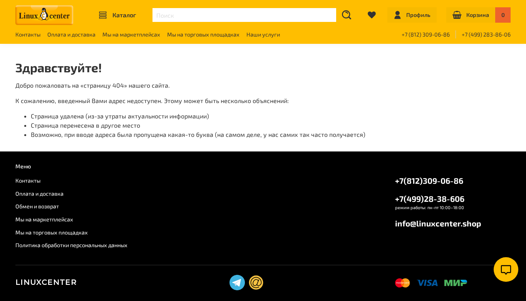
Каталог (124, 14)
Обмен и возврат (37, 206)
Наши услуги (263, 34)
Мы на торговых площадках (203, 34)
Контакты (27, 34)
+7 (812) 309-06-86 (426, 34)
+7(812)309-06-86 (429, 180)
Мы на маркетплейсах (131, 34)
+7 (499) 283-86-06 (486, 34)
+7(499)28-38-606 (429, 198)
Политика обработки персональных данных (71, 245)
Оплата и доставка (71, 34)
